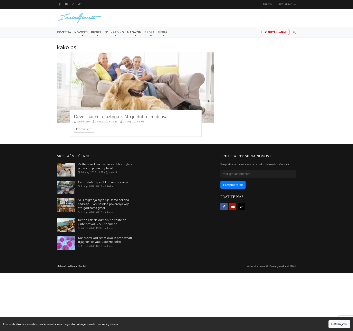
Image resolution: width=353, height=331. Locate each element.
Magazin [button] (134, 32)
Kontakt (82, 266)
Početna (64, 32)
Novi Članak (277, 32)
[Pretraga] (293, 32)
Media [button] (163, 32)
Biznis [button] (96, 32)
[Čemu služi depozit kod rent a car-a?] (66, 187)
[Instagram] (73, 4)
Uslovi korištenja (67, 266)
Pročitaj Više (84, 129)
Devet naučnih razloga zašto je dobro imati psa (120, 117)
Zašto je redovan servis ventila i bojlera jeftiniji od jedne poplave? (105, 166)
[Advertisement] (122, 301)
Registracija (287, 4)
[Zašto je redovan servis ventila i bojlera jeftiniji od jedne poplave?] (66, 170)
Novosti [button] (81, 32)
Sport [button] (150, 32)
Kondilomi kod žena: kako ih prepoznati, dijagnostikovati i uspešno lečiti (105, 240)
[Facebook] (60, 4)
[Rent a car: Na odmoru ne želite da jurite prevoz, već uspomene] (66, 225)
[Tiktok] (79, 4)
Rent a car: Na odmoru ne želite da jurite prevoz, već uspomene (102, 222)
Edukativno (66, 56)
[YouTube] (66, 4)
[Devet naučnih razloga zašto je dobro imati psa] (135, 87)
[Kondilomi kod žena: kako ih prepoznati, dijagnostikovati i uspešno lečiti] (66, 243)
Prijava (268, 4)
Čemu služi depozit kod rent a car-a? (103, 182)
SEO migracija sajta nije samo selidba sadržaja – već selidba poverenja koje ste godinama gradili (104, 204)
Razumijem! (339, 324)
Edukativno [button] (114, 32)
